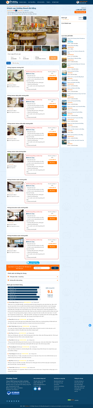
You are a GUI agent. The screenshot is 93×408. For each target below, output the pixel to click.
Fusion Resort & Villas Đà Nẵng (74, 58)
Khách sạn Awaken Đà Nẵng (73, 82)
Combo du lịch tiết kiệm (59, 386)
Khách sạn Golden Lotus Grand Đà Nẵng (76, 106)
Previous (8, 31)
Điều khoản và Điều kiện (79, 386)
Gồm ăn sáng (15, 63)
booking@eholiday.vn (41, 384)
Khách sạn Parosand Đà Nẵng (74, 100)
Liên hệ (76, 391)
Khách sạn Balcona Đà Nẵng (73, 88)
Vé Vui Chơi (40, 2)
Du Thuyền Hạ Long (58, 382)
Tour (48, 2)
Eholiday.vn (27, 406)
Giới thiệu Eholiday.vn (79, 381)
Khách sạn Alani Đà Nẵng (72, 71)
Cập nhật (53, 58)
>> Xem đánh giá (65, 19)
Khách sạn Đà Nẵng (13, 6)
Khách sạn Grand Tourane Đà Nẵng (75, 117)
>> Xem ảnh (10, 83)
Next (57, 31)
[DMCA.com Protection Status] (71, 400)
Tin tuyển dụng (77, 389)
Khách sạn (22, 2)
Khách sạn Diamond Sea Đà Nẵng (74, 112)
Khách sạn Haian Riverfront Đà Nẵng (75, 123)
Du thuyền (31, 2)
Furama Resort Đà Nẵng (72, 45)
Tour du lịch (56, 389)
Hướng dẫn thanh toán (79, 387)
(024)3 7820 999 (83, 1)
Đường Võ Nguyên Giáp (24, 6)
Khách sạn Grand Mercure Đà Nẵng (75, 134)
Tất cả (8, 63)
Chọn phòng (79, 12)
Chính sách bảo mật (78, 382)
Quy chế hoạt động (78, 384)
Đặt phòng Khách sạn (58, 381)
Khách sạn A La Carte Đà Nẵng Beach (75, 76)
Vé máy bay (55, 2)
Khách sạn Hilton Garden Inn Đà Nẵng (75, 129)
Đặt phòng (52, 78)
